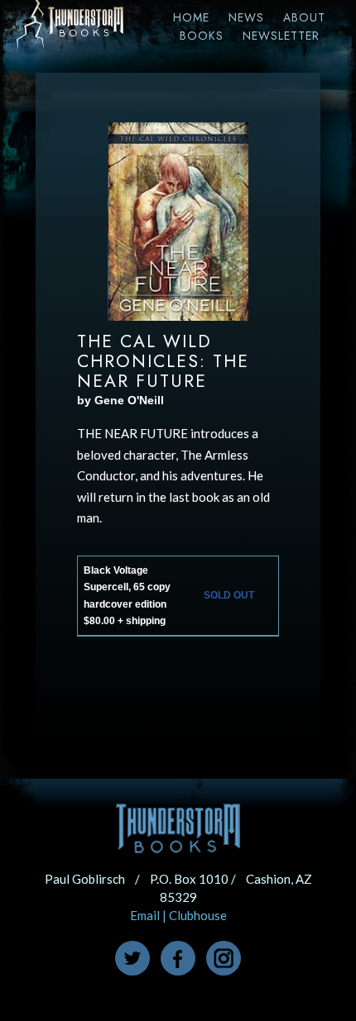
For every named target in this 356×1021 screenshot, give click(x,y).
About (304, 17)
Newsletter (281, 35)
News (246, 17)
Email (145, 915)
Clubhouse (198, 915)
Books (202, 35)
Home (191, 17)
